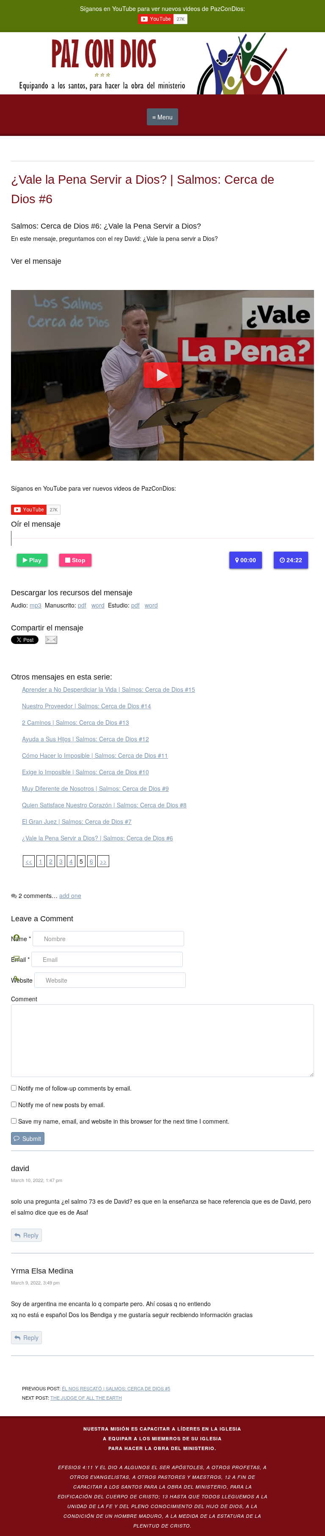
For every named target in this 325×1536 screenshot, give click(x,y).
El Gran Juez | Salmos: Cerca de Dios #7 (77, 821)
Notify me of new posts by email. (61, 1104)
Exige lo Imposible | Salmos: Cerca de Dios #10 (85, 772)
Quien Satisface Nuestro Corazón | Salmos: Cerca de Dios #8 (104, 805)
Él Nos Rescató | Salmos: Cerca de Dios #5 (116, 1388)
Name (21, 938)
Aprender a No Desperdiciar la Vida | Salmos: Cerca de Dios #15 (108, 689)
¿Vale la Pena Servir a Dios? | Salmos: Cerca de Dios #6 (97, 838)
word (98, 605)
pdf (82, 605)
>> (103, 861)
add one (70, 895)
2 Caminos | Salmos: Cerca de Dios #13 (75, 722)
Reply (31, 1235)
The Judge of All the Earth (86, 1397)
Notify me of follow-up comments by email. (75, 1088)
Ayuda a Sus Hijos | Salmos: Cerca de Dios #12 (85, 739)
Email (20, 959)
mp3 (35, 605)
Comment (24, 999)
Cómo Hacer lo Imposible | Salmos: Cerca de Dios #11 (95, 755)
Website (22, 980)
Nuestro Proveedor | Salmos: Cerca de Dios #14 (86, 706)
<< (28, 861)
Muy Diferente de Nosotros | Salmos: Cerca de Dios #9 (95, 788)
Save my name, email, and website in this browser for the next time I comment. (123, 1121)
